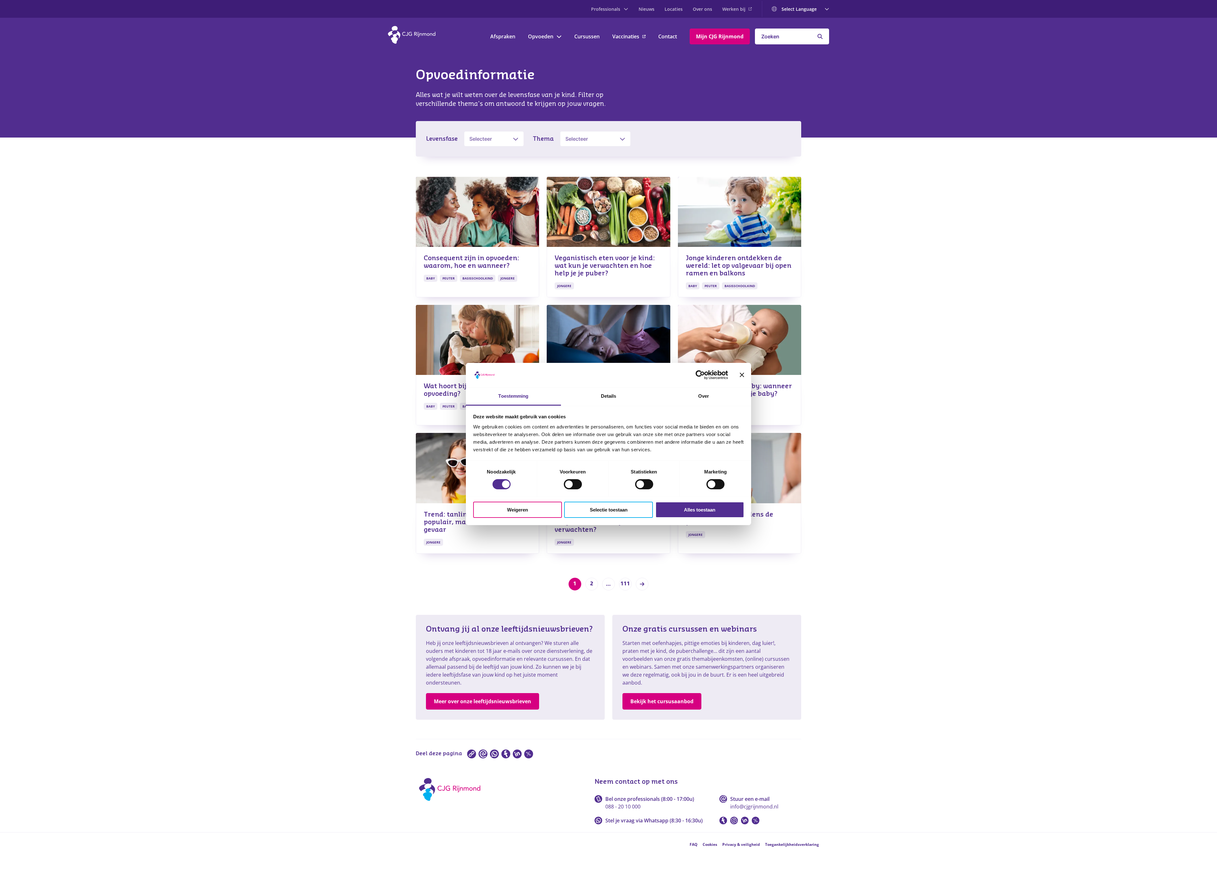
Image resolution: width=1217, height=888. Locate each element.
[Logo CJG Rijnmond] (452, 803)
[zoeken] (820, 36)
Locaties (674, 9)
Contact (667, 36)
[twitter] (528, 754)
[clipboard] (471, 754)
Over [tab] (703, 396)
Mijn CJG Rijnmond (720, 36)
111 (625, 583)
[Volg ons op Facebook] (723, 820)
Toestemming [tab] (513, 396)
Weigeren (517, 509)
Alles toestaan (699, 509)
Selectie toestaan (609, 509)
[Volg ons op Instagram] (734, 820)
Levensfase (442, 139)
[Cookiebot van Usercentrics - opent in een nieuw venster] (700, 375)
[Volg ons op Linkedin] (745, 820)
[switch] (573, 484)
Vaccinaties (625, 36)
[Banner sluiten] (742, 375)
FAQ (694, 844)
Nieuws (646, 9)
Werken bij (733, 9)
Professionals (605, 9)
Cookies (710, 844)
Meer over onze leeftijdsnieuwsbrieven (482, 701)
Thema (543, 139)
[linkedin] (517, 754)
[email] (483, 754)
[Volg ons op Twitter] (755, 820)
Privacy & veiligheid (741, 844)
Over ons (702, 9)
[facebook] (505, 754)
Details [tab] (608, 396)
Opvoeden (540, 36)
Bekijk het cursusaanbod (661, 701)
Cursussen (587, 36)
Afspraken (502, 36)
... (608, 584)
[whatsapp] (494, 754)
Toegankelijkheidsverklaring (792, 844)
